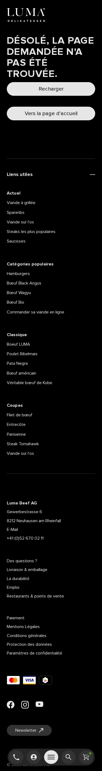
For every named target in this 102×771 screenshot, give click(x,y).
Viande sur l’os (20, 222)
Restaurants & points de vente (35, 596)
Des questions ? (22, 561)
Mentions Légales (23, 626)
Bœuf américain (21, 373)
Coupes (15, 405)
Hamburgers (18, 273)
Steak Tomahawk (23, 444)
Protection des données (29, 644)
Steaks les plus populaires (31, 231)
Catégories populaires (30, 264)
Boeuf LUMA (18, 344)
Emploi (13, 587)
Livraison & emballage (27, 569)
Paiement (15, 618)
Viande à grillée (21, 203)
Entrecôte (16, 424)
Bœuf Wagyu (19, 293)
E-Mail (12, 529)
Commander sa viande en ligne (35, 312)
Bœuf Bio (15, 302)
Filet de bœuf (19, 415)
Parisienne (16, 434)
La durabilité (18, 578)
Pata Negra (17, 363)
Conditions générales (27, 635)
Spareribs (15, 212)
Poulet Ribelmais (22, 354)
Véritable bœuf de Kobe (29, 383)
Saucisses (16, 241)
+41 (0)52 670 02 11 (25, 538)
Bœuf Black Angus (24, 283)
